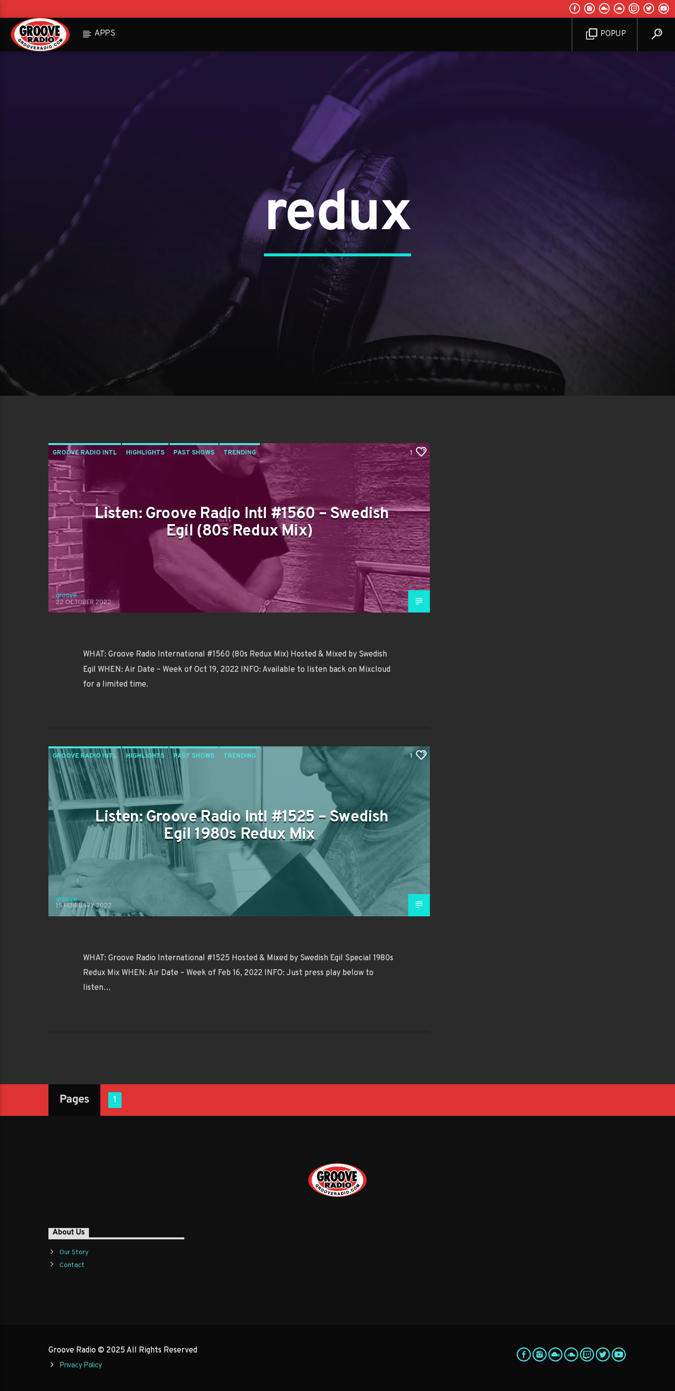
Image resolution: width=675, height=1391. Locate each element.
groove (66, 596)
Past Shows (193, 453)
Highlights (145, 453)
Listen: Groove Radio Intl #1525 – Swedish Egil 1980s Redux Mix (241, 826)
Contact (71, 1265)
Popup (612, 34)
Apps (104, 33)
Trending (239, 453)
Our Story (73, 1252)
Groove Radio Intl (84, 453)
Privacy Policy (80, 1365)
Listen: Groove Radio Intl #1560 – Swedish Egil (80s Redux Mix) (241, 522)
